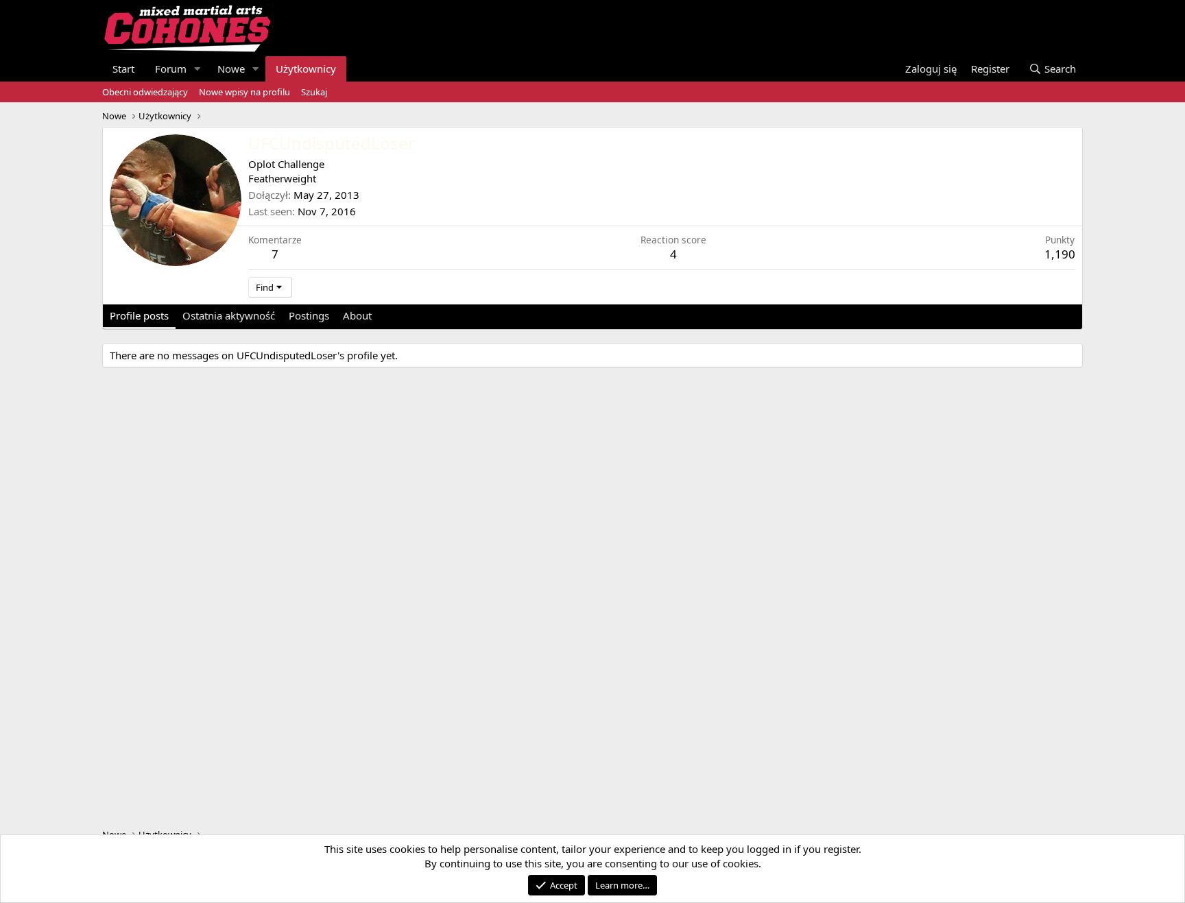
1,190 (1059, 254)
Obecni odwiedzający (145, 92)
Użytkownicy (306, 68)
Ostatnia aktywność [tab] (228, 315)
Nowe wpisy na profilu (244, 92)
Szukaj (314, 92)
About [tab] (357, 315)
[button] (197, 69)
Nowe (231, 68)
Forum (171, 68)
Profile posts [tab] (139, 315)
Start (123, 68)
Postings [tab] (309, 315)
